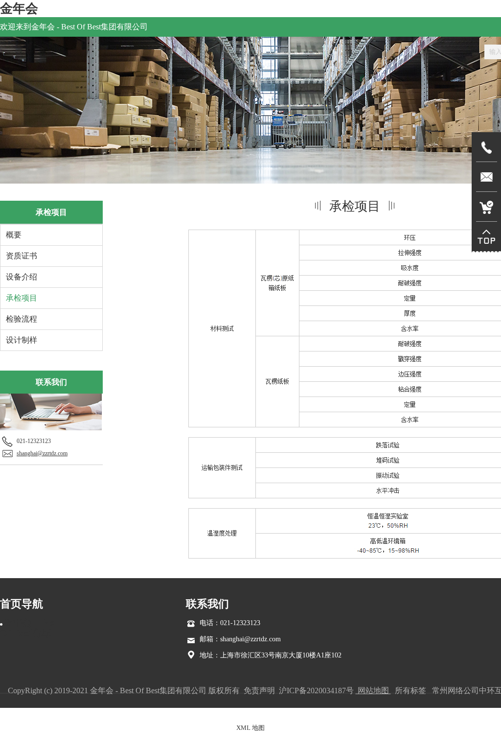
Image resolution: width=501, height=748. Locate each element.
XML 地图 (250, 727)
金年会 (19, 8)
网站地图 (373, 690)
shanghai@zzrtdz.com (42, 453)
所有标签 (410, 690)
